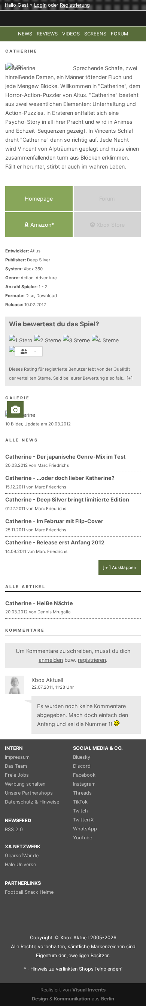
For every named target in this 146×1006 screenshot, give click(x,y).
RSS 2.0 (14, 829)
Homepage (39, 198)
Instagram (84, 784)
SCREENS (95, 34)
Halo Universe (20, 864)
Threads (82, 793)
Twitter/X (83, 820)
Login (40, 5)
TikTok (80, 802)
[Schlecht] (21, 340)
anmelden (51, 660)
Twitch (80, 811)
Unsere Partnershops (29, 793)
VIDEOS (71, 34)
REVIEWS (47, 34)
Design (40, 999)
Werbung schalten (25, 784)
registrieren (92, 660)
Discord (82, 766)
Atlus (35, 251)
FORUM (119, 34)
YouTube (82, 837)
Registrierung (75, 5)
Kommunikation (72, 999)
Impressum (17, 757)
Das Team (16, 766)
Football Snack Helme (29, 892)
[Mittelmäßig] (77, 340)
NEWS (25, 34)
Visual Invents (89, 990)
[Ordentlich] (106, 340)
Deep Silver (38, 259)
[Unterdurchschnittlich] (48, 340)
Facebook (84, 775)
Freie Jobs (17, 775)
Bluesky (81, 757)
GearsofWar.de (22, 855)
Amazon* (41, 224)
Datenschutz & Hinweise (32, 802)
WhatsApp (85, 828)
